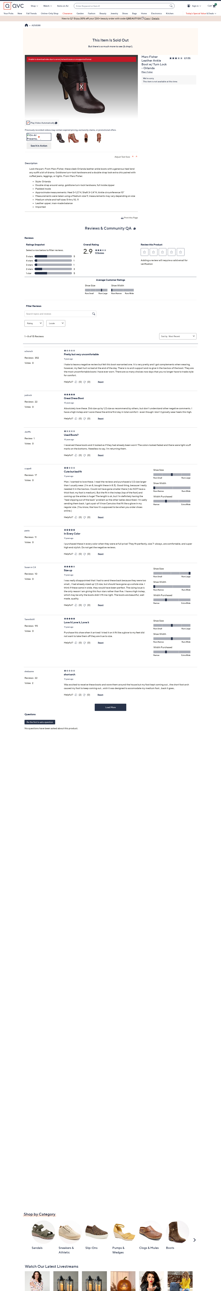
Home (144, 13)
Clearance (67, 13)
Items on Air (63, 6)
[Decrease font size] (137, 156)
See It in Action (39, 145)
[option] (110, 18)
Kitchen (169, 13)
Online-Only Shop (49, 13)
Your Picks (8, 13)
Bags (134, 13)
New (20, 13)
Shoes (125, 13)
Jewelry (114, 13)
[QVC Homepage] (26, 25)
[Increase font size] (133, 156)
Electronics (156, 13)
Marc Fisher (147, 72)
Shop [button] (33, 6)
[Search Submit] (171, 6)
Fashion (91, 13)
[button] (189, 6)
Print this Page (131, 217)
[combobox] (121, 6)
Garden (80, 13)
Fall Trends (31, 13)
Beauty (103, 13)
